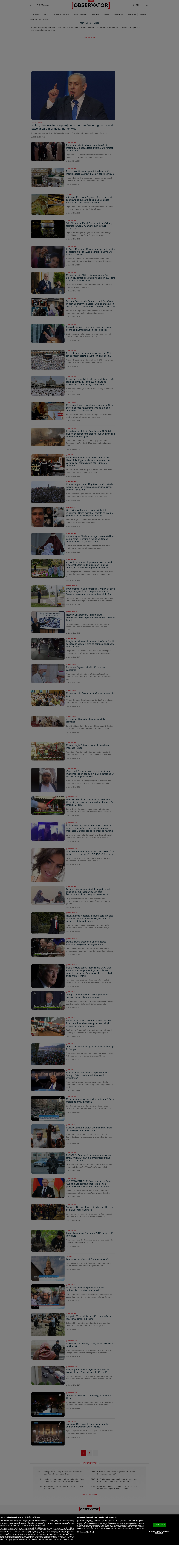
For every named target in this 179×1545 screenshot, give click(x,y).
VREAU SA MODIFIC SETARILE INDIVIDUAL (159, 1532)
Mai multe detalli (40, 1525)
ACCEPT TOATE (160, 1525)
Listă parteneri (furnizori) (85, 1532)
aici (64, 1534)
